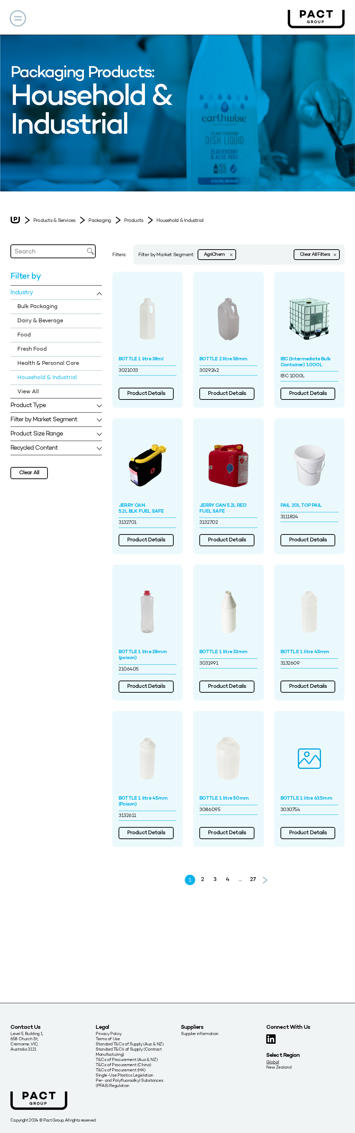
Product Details (146, 394)
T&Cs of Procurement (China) (123, 1064)
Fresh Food (32, 348)
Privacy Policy (109, 1033)
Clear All (29, 473)
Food (24, 334)
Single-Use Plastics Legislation (124, 1075)
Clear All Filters (315, 254)
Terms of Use (108, 1038)
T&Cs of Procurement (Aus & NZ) (126, 1059)
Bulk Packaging (37, 306)
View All (28, 391)
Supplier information (199, 1033)
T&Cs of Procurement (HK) (120, 1069)
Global (272, 1061)
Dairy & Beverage (40, 320)
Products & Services (54, 220)
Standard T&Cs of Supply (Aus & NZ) (130, 1043)
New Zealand (279, 1067)
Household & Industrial (179, 220)
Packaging (99, 220)
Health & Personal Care (48, 363)
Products (133, 220)
